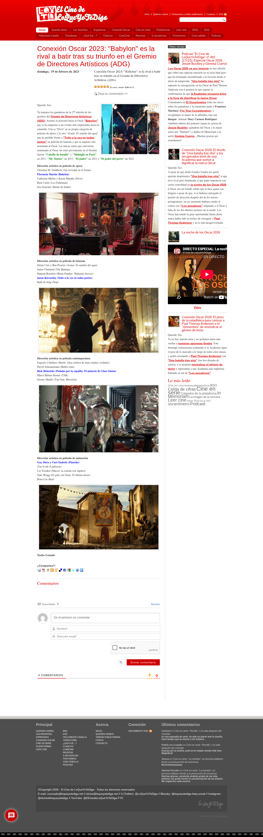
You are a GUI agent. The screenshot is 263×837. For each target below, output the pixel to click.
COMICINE (68, 749)
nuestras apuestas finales (195, 343)
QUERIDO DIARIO (45, 731)
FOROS (99, 740)
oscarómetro (178, 404)
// (217, 14)
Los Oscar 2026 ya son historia (188, 68)
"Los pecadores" (191, 205)
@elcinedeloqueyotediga (53, 798)
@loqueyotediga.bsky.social (188, 793)
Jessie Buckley (178, 127)
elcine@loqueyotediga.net (102, 793)
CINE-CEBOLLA (70, 762)
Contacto (211, 14)
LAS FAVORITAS (44, 734)
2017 (176, 385)
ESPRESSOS (42, 737)
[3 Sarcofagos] (101, 86)
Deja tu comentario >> (113, 93)
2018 (181, 385)
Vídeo (197, 307)
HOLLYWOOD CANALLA (75, 737)
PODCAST (68, 765)
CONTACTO (102, 743)
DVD (65, 734)
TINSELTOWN (70, 740)
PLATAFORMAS (43, 746)
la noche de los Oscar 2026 (208, 184)
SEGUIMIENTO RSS (138, 731)
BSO (213, 385)
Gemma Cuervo (185, 136)
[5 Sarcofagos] (107, 86)
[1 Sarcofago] (95, 86)
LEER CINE (41, 749)
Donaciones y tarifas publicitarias (187, 14)
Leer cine (177, 400)
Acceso (155, 604)
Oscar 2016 (193, 400)
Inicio (147, 14)
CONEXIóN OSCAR (45, 740)
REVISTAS (68, 752)
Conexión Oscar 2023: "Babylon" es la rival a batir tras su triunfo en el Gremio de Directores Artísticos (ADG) (97, 56)
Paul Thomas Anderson (206, 356)
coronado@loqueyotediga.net (65, 793)
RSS (221, 14)
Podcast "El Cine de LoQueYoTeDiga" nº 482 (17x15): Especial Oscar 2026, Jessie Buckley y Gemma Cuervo (204, 58)
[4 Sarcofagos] (104, 86)
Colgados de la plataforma (199, 393)
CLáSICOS (68, 746)
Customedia (221, 816)
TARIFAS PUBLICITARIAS (108, 737)
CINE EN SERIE (43, 743)
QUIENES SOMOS (105, 734)
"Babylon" (91, 120)
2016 (170, 385)
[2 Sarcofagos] (98, 86)
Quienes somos (160, 14)
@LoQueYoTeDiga (146, 793)
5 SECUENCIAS (70, 755)
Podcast (197, 403)
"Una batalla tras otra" (205, 81)
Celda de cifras (182, 389)
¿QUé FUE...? (69, 743)
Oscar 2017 (205, 401)
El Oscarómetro (196, 102)
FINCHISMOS (69, 758)
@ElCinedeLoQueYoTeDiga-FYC (103, 798)
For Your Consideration (195, 110)
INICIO (99, 731)
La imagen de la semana (204, 397)
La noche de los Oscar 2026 (201, 232)
